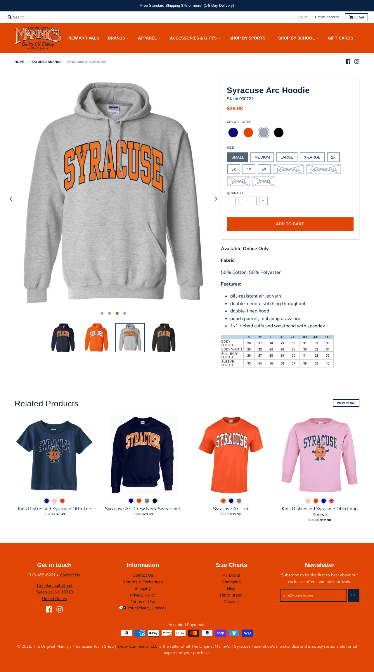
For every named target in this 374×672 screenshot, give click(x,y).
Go (353, 595)
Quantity (235, 193)
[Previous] (11, 199)
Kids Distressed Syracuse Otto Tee (54, 509)
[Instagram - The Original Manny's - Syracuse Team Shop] (356, 61)
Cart (359, 17)
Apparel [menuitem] (147, 38)
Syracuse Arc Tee (231, 509)
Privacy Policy (142, 595)
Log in (302, 17)
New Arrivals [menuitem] (83, 38)
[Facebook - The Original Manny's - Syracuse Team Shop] (348, 61)
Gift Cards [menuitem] (340, 38)
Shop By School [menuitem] (296, 38)
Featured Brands (45, 61)
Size (230, 147)
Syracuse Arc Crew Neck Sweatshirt (143, 509)
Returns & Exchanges (143, 582)
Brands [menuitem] (116, 38)
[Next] (215, 199)
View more (346, 403)
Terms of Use (143, 601)
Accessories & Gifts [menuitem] (193, 38)
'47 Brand (231, 575)
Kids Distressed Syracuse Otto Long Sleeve (320, 512)
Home (19, 61)
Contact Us (70, 575)
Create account (327, 17)
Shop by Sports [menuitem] (247, 38)
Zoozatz (231, 601)
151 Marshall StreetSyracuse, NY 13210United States (54, 592)
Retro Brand (231, 595)
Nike (231, 588)
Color (239, 121)
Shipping (143, 588)
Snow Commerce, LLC (137, 646)
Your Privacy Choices (146, 608)
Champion (231, 582)
